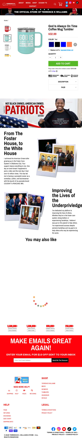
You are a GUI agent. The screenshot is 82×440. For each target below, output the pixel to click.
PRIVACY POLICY (47, 413)
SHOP (34, 3)
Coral (69, 44)
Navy (51, 44)
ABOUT (21, 3)
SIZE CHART (7, 419)
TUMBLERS (45, 392)
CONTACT (32, 6)
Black (57, 44)
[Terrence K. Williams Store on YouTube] (73, 2)
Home (6, 20)
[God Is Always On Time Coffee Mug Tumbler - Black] (6, 272)
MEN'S (44, 386)
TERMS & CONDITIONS (49, 410)
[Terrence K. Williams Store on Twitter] (67, 6)
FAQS (63, 87)
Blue (63, 44)
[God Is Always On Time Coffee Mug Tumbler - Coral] (10, 272)
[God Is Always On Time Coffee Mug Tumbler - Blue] (8, 272)
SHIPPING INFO (8, 422)
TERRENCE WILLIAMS (48, 383)
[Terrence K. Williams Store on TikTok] (77, 2)
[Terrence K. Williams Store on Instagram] (70, 2)
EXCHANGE (7, 416)
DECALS (44, 398)
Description (63, 81)
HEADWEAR (45, 395)
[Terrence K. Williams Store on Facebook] (67, 2)
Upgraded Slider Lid (67, 50)
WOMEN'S (45, 389)
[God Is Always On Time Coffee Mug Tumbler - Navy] (4, 272)
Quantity (52, 54)
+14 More (13, 272)
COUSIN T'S (43, 3)
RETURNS (7, 413)
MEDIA (28, 3)
